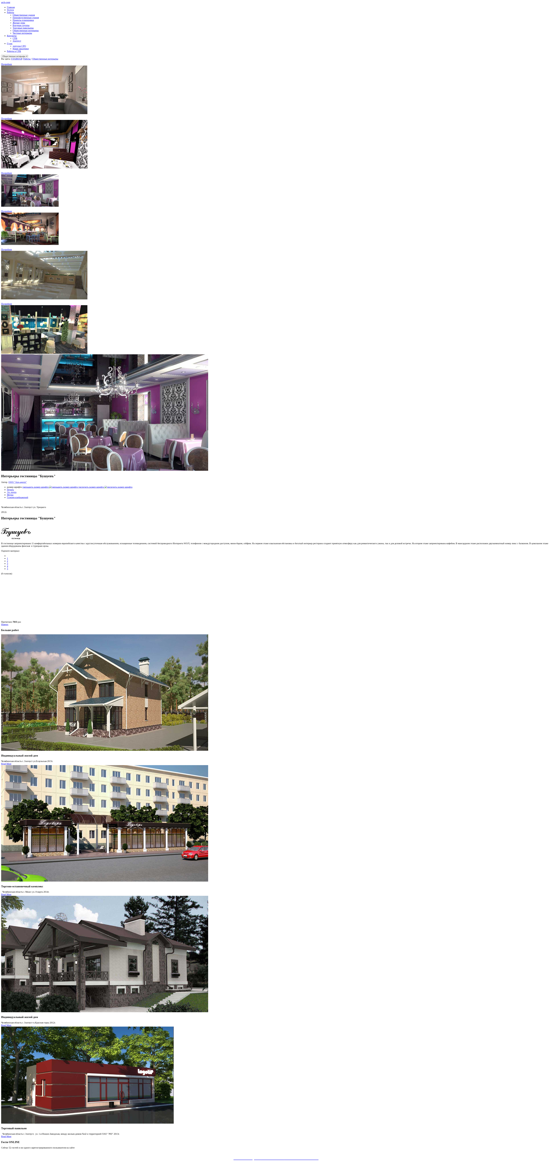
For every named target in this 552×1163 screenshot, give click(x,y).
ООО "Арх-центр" (17, 482)
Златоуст (17, 41)
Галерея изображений (17, 497)
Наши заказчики (21, 48)
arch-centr (5, 2)
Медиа (10, 495)
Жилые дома (19, 23)
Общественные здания (24, 15)
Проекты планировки (23, 20)
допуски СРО (19, 46)
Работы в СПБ (14, 51)
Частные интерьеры (22, 33)
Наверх (4, 624)
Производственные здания (26, 17)
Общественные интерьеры (26, 30)
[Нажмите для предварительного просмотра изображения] (104, 470)
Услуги (10, 10)
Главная (11, 7)
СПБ (15, 38)
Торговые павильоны (23, 28)
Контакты (12, 35)
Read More (6, 764)
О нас (10, 43)
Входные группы (21, 25)
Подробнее (6, 64)
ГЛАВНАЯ (16, 59)
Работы (10, 12)
